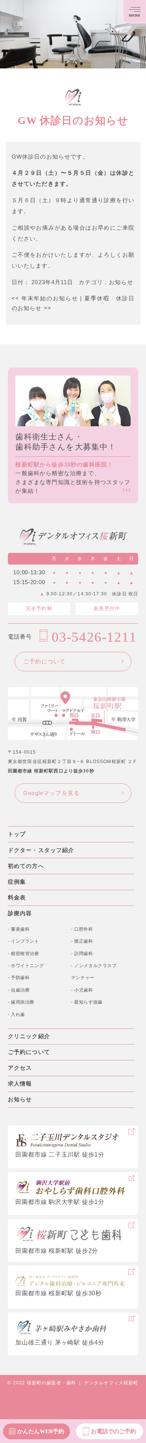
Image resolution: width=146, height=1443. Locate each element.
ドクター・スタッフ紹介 (41, 850)
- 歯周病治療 (21, 1002)
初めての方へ (26, 866)
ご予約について (44, 662)
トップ (17, 834)
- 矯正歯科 (82, 941)
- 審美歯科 (19, 929)
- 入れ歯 (16, 1014)
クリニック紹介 (29, 1036)
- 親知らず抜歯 (87, 1002)
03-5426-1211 (94, 637)
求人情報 (20, 1084)
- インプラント (23, 941)
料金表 (17, 898)
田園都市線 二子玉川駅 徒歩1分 (59, 1154)
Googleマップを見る (51, 793)
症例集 (17, 882)
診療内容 (20, 913)
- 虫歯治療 (19, 990)
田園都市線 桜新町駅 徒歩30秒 (58, 1293)
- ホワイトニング (26, 965)
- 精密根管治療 (23, 953)
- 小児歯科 (82, 990)
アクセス (20, 1068)
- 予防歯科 (19, 977)
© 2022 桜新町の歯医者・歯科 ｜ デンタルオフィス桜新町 (72, 1382)
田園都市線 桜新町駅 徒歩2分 (56, 1251)
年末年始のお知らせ (45, 298)
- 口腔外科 (82, 929)
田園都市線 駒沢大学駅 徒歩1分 (59, 1202)
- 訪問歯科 (82, 953)
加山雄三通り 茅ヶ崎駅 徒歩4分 (59, 1342)
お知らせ (121, 282)
